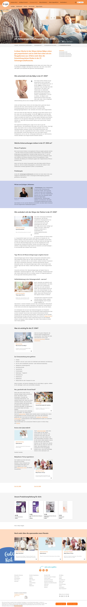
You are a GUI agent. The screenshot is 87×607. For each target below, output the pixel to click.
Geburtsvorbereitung (39, 339)
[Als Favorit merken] (31, 235)
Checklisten (37, 340)
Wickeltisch (45, 417)
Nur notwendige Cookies (60, 603)
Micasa (18, 423)
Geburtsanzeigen (41, 430)
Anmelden (81, 2)
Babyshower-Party (22, 467)
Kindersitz (38, 417)
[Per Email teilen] (47, 570)
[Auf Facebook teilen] (40, 570)
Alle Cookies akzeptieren (72, 603)
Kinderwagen (17, 418)
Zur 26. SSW (17, 486)
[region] (43, 604)
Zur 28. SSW (37, 486)
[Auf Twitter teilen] (43, 570)
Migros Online (48, 316)
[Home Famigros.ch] (5, 4)
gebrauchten (22, 414)
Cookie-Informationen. (18, 605)
